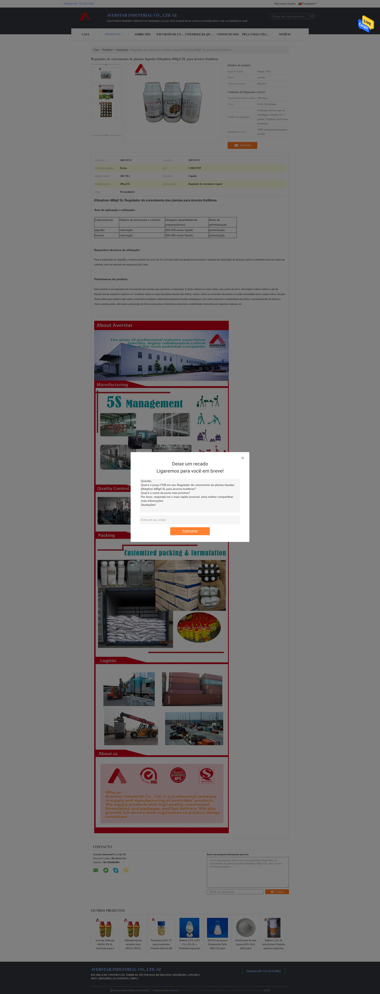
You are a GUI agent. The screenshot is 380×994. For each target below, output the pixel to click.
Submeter (190, 531)
